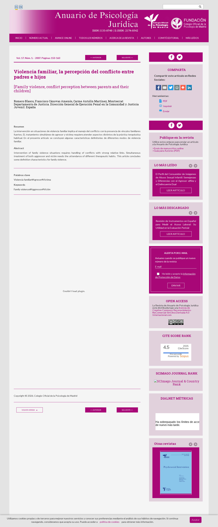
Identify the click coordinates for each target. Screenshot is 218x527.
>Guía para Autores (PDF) (166, 150)
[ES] (16, 7)
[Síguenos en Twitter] (180, 125)
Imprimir (167, 106)
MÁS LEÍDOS (192, 38)
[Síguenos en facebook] (171, 125)
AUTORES (146, 38)
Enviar (166, 111)
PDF (165, 101)
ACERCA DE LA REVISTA (122, 38)
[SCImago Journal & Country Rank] (176, 382)
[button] (191, 166)
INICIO (18, 38)
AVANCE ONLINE (63, 38)
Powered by (174, 356)
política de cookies (109, 521)
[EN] (21, 7)
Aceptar (196, 519)
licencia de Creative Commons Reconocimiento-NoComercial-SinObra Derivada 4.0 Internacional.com (172, 311)
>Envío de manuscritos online (168, 148)
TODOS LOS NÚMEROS (91, 38)
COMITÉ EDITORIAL (168, 38)
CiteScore (183, 347)
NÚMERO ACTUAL (38, 38)
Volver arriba (28, 410)
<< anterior (95, 57)
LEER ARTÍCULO (176, 190)
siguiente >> (127, 57)
